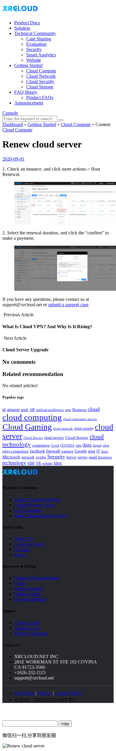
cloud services (54, 438)
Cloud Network (41, 76)
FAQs (20, 583)
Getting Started (28, 65)
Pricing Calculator (31, 633)
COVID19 (67, 445)
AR (32, 409)
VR (38, 463)
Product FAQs (39, 97)
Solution (22, 28)
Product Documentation (36, 577)
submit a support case (68, 304)
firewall (53, 451)
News (19, 554)
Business (79, 410)
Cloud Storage (39, 86)
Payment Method (30, 599)
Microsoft (11, 457)
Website (33, 60)
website (47, 463)
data (87, 445)
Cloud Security (40, 81)
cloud (94, 409)
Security (34, 49)
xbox (58, 463)
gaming (67, 451)
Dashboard (12, 124)
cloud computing (32, 417)
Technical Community (35, 33)
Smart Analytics (41, 54)
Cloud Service (33, 437)
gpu (91, 450)
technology (14, 463)
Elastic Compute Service (37, 499)
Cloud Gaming (27, 426)
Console (10, 112)
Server (71, 457)
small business (100, 457)
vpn (31, 462)
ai (4, 409)
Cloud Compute (41, 70)
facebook (37, 451)
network (28, 457)
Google (81, 451)
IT (98, 451)
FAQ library (25, 92)
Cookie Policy (68, 693)
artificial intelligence (50, 410)
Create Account (28, 544)
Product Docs (27, 22)
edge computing (15, 451)
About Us (23, 538)
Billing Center (27, 593)
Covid (55, 445)
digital (97, 445)
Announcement (28, 102)
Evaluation (36, 44)
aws (68, 409)
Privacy (45, 693)
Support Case (27, 628)
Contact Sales (27, 622)
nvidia (41, 457)
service (82, 457)
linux (104, 451)
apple (24, 410)
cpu (78, 445)
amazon (13, 409)
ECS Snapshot (28, 510)
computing (41, 445)
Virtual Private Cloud (34, 504)
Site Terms (24, 693)
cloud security (84, 428)
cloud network (63, 428)
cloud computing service (80, 419)
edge (106, 445)
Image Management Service (40, 515)
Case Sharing (38, 38)
